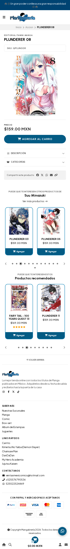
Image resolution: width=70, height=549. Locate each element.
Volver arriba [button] (36, 360)
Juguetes (7, 431)
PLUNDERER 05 (19, 238)
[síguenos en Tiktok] (19, 391)
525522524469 (15, 483)
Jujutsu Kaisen (10, 463)
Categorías (18, 162)
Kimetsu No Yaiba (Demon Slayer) (21, 447)
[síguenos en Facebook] (9, 391)
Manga (6, 414)
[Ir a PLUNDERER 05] (19, 221)
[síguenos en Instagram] (4, 391)
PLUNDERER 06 (50, 238)
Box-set (7, 423)
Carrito (6, 443)
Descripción (18, 153)
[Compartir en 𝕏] (42, 175)
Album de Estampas (13, 427)
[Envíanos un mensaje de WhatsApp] (62, 531)
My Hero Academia (12, 459)
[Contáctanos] (66, 544)
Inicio (19, 27)
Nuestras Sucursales (13, 410)
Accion (29, 27)
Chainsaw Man (10, 451)
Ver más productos (33, 201)
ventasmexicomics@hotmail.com (25, 475)
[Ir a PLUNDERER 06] (51, 221)
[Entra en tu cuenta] (60, 544)
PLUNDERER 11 (19, 315)
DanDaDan (8, 455)
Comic (6, 419)
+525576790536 (16, 479)
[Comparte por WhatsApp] (46, 175)
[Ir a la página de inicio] (4, 544)
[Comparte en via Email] (51, 175)
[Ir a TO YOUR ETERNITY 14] (51, 297)
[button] (56, 175)
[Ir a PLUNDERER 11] (19, 297)
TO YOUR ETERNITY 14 (51, 317)
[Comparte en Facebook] (37, 175)
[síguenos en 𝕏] (14, 391)
